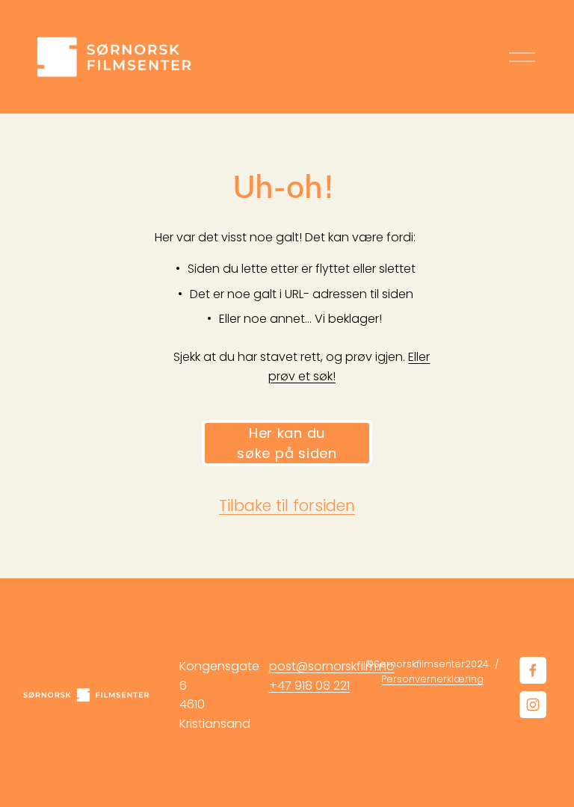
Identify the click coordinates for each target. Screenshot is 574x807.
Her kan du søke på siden (287, 443)
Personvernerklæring (432, 678)
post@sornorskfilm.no (332, 666)
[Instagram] (532, 704)
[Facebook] (532, 670)
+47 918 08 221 (309, 685)
